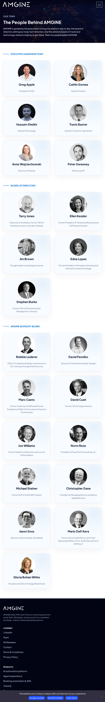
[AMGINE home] (16, 4)
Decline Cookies (55, 698)
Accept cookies (37, 698)
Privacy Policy (10, 657)
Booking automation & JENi (17, 681)
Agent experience (12, 676)
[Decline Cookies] (101, 696)
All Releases (9, 642)
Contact (7, 647)
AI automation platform (15, 671)
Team (6, 637)
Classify (7, 685)
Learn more (72, 698)
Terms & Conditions (13, 652)
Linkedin (7, 632)
